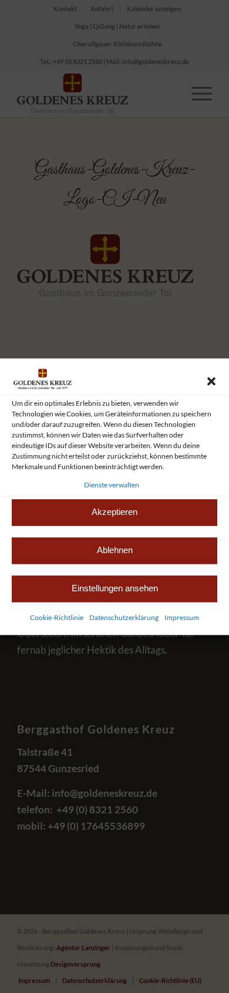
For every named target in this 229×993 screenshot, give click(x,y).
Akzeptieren (114, 512)
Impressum (181, 617)
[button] (211, 381)
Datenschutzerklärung (124, 617)
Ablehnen (115, 551)
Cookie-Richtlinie (56, 617)
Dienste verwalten (111, 484)
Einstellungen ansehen (115, 589)
